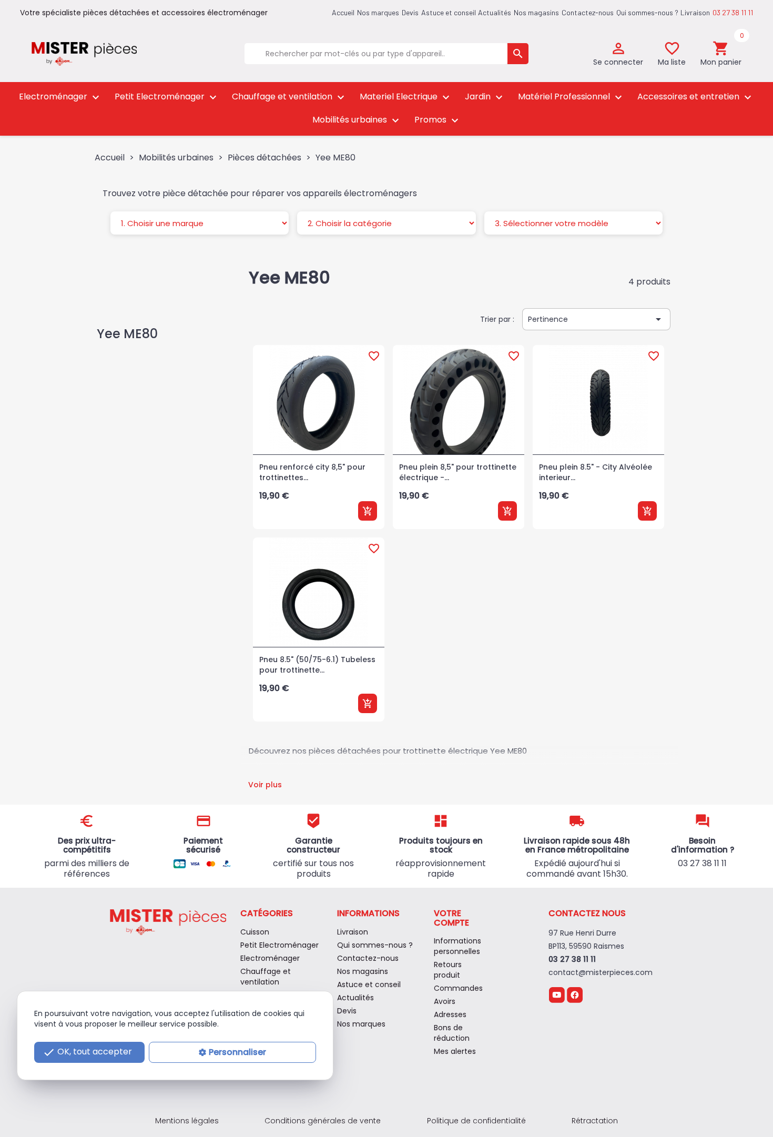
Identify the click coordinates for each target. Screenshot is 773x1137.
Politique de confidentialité (476, 1120)
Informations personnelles (457, 946)
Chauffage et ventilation (289, 97)
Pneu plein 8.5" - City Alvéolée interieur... (595, 472)
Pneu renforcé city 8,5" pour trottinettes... (312, 472)
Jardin (485, 97)
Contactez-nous (588, 12)
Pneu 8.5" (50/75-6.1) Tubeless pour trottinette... (317, 664)
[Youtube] (556, 994)
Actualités (494, 12)
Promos (437, 120)
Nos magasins (536, 12)
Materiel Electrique (406, 97)
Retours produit (448, 969)
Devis (410, 12)
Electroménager (60, 97)
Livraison (695, 12)
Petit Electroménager (167, 97)
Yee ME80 (127, 333)
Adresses (450, 1014)
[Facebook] (575, 994)
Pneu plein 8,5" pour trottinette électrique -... (457, 472)
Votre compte (451, 918)
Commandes (458, 988)
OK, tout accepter (87, 1052)
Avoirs (444, 1001)
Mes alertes (455, 1051)
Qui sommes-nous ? (647, 12)
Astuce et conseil (448, 12)
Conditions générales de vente (323, 1120)
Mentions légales (187, 1120)
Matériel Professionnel (571, 97)
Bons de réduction (452, 1032)
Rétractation (595, 1120)
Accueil (343, 12)
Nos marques (378, 12)
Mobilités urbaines (357, 120)
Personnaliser (237, 1052)
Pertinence (596, 319)
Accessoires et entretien (695, 97)
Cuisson (254, 932)
